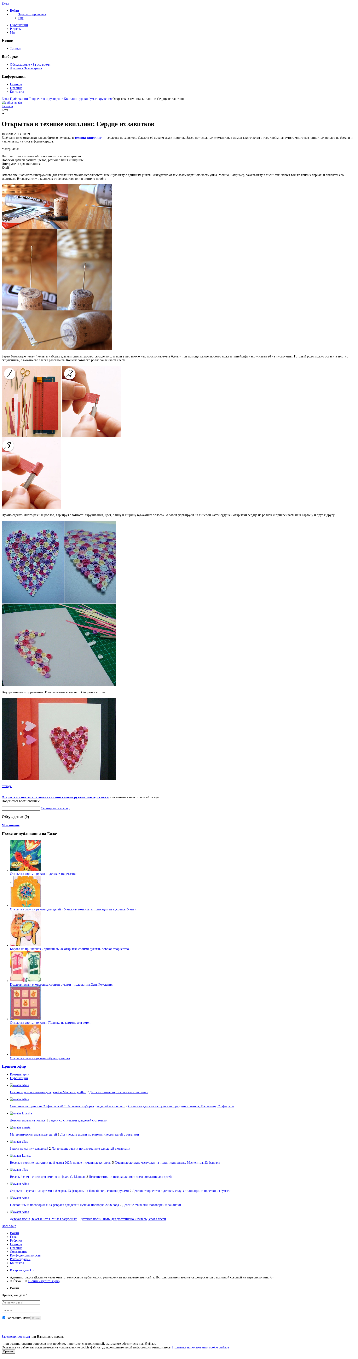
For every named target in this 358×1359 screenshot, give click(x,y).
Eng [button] (21, 18)
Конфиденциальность (25, 1255)
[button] (14, 10)
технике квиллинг (88, 137)
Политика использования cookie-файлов (200, 1347)
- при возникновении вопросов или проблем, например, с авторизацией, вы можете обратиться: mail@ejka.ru (79, 1343)
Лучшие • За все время (26, 68)
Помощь (16, 84)
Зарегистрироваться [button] (32, 14)
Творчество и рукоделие (46, 98)
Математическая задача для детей (33, 1134)
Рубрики (16, 1240)
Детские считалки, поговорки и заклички (119, 1092)
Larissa (26, 1155)
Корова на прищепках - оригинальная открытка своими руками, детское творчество (69, 949)
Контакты (17, 91)
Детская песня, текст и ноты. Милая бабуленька (43, 1219)
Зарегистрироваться (16, 1336)
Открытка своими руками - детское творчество (43, 873)
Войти (14, 1233)
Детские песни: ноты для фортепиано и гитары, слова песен (123, 1219)
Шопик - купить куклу (44, 1281)
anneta (25, 1127)
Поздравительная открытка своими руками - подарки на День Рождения (61, 984)
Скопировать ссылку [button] (55, 808)
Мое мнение (10, 825)
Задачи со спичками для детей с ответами (78, 1120)
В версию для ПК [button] (22, 1270)
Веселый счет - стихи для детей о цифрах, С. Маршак (48, 1176)
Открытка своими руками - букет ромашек (40, 1058)
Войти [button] (14, 1288)
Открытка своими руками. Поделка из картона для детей (50, 1022)
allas (24, 1141)
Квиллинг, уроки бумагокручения (88, 98)
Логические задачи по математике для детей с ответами (99, 1134)
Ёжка (5, 3)
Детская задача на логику (28, 1120)
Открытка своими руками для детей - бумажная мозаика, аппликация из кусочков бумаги (73, 909)
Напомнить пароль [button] (50, 1336)
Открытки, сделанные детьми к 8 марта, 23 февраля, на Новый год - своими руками (69, 1190)
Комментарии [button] (19, 1074)
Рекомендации (20, 1259)
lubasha (26, 1113)
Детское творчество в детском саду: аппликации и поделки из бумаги (181, 1190)
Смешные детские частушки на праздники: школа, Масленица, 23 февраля (181, 1106)
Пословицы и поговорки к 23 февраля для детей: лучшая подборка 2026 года (64, 1205)
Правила (16, 88)
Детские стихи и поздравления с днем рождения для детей (130, 1176)
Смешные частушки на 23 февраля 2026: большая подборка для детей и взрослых (67, 1106)
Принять (8, 1351)
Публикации (19, 25)
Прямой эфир (14, 1066)
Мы (12, 32)
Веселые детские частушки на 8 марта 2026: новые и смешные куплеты (60, 1162)
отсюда (7, 786)
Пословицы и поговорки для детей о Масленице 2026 (48, 1092)
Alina (25, 1085)
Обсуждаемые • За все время (30, 64)
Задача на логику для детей (29, 1148)
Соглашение (18, 1251)
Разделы (16, 28)
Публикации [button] (19, 1078)
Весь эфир (9, 1226)
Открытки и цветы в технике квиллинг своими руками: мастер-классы (55, 797)
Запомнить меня (18, 1318)
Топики (15, 48)
